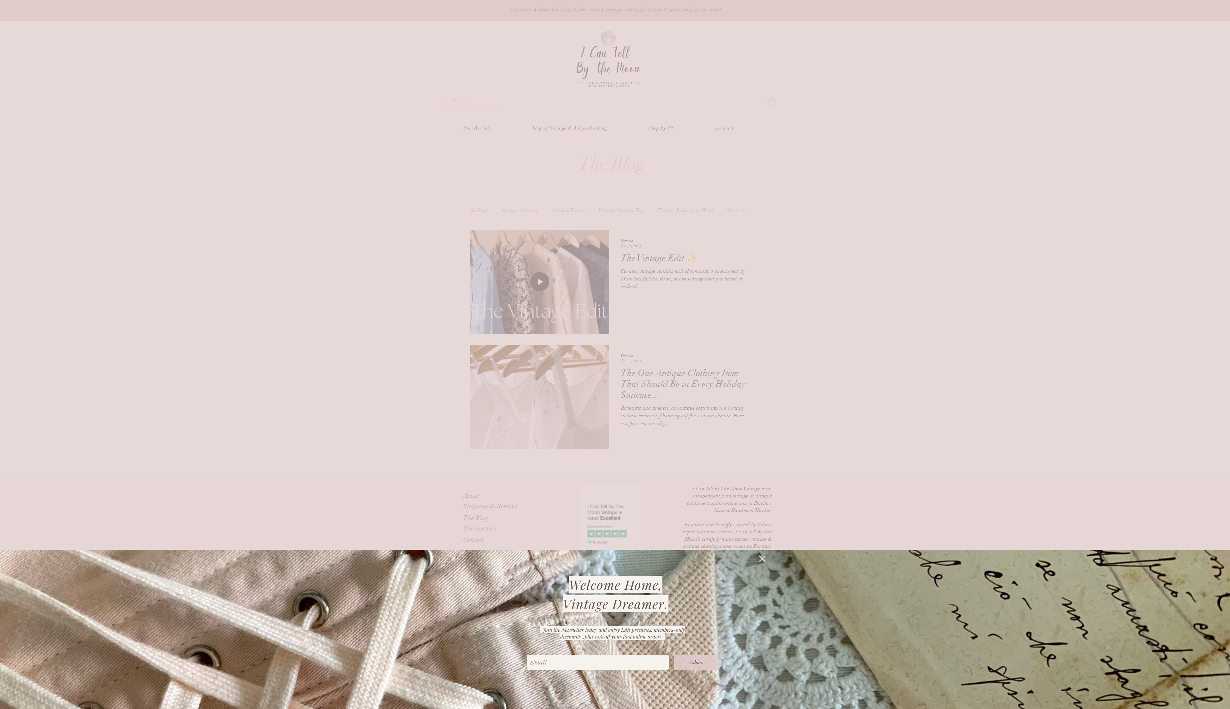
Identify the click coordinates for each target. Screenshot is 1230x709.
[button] (762, 559)
